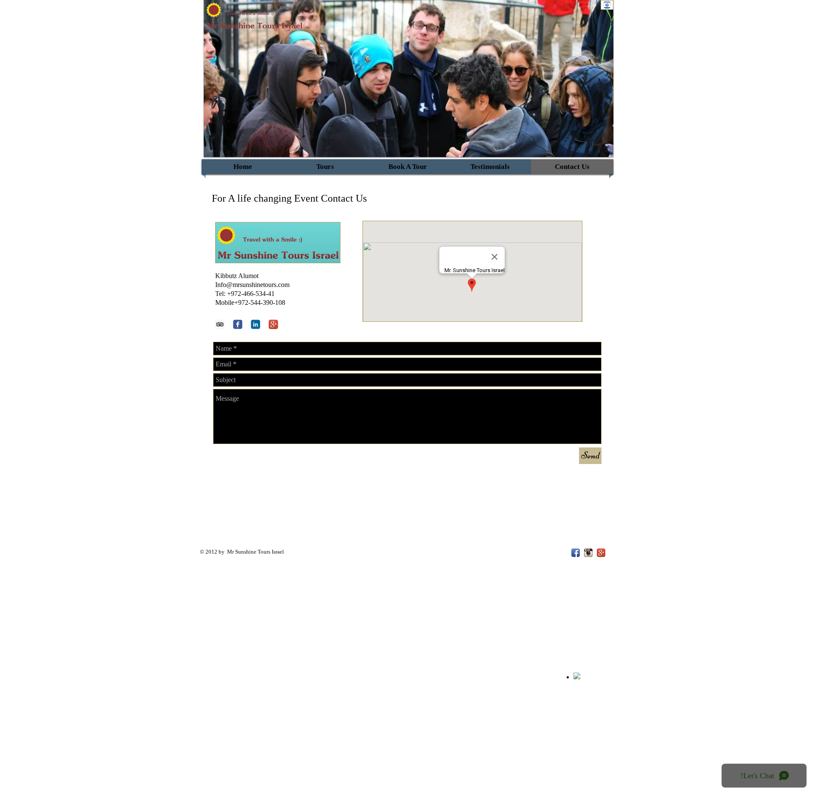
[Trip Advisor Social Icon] (220, 324)
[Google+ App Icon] (273, 324)
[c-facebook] (237, 324)
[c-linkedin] (255, 324)
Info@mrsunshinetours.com (252, 284)
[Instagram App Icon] (588, 552)
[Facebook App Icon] (575, 552)
